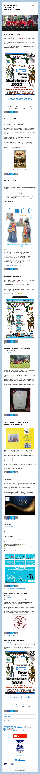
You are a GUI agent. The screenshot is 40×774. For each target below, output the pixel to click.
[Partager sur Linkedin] (13, 112)
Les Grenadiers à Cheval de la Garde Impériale (11, 730)
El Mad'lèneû (16, 271)
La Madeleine (11, 27)
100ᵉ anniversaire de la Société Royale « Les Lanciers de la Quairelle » (15, 727)
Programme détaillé (20, 297)
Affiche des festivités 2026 (12, 276)
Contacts (13, 29)
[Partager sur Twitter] (11, 112)
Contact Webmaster (20, 755)
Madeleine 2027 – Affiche (12, 34)
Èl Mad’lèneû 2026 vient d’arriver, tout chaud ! (11, 724)
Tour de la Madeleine (22, 271)
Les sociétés (22, 27)
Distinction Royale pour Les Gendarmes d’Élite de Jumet (13, 726)
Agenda (9, 29)
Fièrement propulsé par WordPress (20, 770)
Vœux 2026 (7, 479)
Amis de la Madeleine (11, 271)
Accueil (6, 27)
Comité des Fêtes (10, 588)
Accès (6, 29)
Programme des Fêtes (28, 27)
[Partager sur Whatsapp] (16, 112)
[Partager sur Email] (5, 112)
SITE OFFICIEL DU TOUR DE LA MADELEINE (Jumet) (12, 7)
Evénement (9, 417)
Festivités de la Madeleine (12, 113)
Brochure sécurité (10, 119)
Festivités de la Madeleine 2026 (14, 640)
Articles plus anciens (7, 716)
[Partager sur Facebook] (8, 112)
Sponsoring (8, 524)
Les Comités (16, 27)
